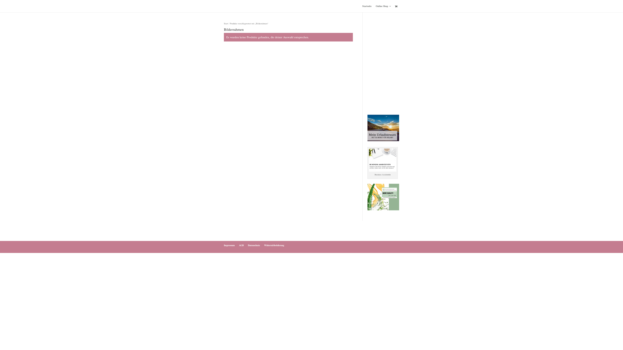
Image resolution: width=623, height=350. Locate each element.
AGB (241, 245)
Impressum (229, 245)
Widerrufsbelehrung (274, 245)
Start (226, 23)
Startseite (367, 6)
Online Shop (382, 6)
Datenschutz (254, 245)
